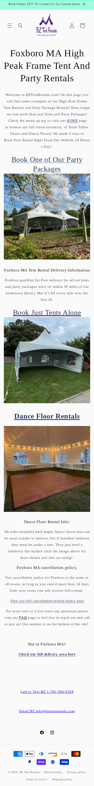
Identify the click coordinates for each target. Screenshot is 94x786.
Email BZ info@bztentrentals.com (47, 711)
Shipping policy (62, 779)
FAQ (23, 618)
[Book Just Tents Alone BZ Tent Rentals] (47, 402)
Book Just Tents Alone (47, 312)
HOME (72, 121)
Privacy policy (76, 772)
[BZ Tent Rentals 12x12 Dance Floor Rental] (47, 512)
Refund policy (53, 772)
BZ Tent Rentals (30, 771)
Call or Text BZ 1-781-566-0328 (47, 692)
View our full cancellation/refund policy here (47, 601)
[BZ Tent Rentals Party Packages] (47, 258)
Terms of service (36, 779)
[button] (9, 25)
